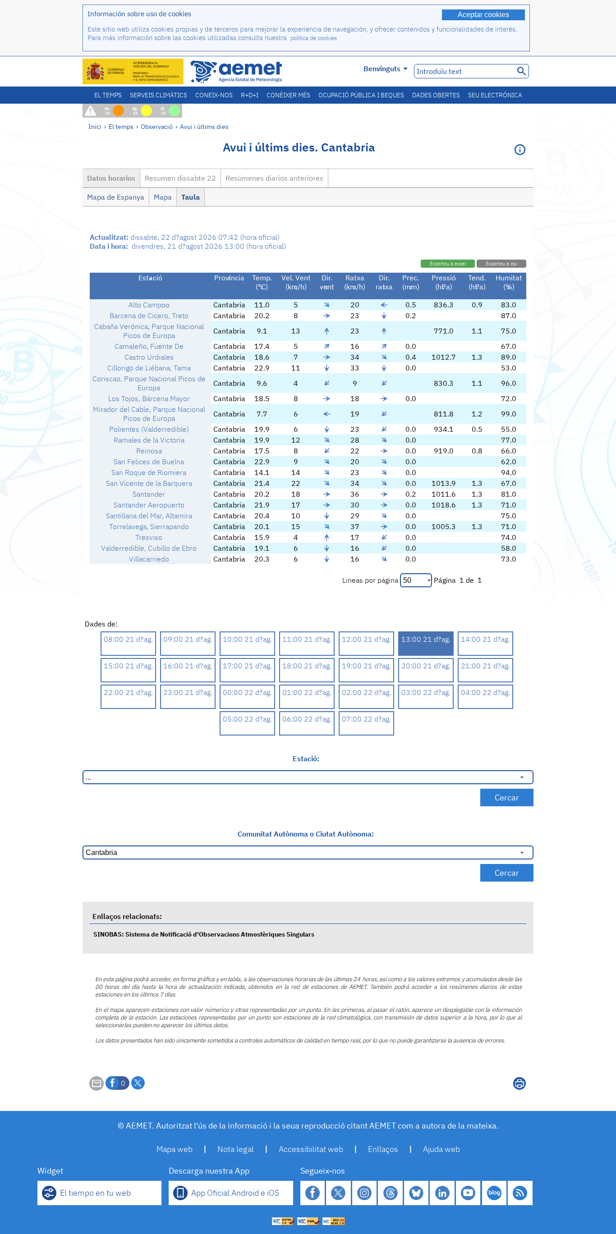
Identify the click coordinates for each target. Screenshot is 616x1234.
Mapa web (174, 1149)
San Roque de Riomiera (148, 472)
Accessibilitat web (311, 1149)
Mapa (163, 196)
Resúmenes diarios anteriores (274, 178)
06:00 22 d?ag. (306, 718)
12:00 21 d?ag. (366, 639)
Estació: (306, 758)
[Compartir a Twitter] (138, 1083)
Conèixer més (288, 95)
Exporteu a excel (448, 264)
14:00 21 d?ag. (485, 639)
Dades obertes (436, 95)
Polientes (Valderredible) (149, 429)
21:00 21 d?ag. (485, 665)
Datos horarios (111, 178)
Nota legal (235, 1149)
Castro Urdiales (149, 356)
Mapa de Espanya (115, 196)
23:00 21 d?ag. (187, 692)
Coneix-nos (214, 95)
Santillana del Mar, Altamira (149, 515)
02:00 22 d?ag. (366, 692)
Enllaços (383, 1149)
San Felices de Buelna (149, 461)
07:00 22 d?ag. (366, 718)
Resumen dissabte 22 (180, 178)
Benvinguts (381, 68)
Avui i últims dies (204, 126)
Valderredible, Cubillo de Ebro (149, 548)
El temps (108, 95)
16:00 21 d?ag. (187, 665)
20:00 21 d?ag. (426, 665)
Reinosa (149, 450)
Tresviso (148, 537)
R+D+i (249, 95)
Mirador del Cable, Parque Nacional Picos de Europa (149, 414)
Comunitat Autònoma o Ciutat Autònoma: (306, 833)
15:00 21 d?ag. (128, 665)
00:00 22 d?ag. (247, 692)
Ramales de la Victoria (149, 439)
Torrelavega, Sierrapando (149, 526)
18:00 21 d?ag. (306, 665)
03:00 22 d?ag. (426, 692)
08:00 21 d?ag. (128, 639)
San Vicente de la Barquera (149, 483)
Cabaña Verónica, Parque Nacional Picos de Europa (149, 331)
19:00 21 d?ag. (366, 665)
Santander (149, 493)
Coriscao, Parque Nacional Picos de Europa (149, 383)
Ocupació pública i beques (361, 95)
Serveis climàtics (158, 95)
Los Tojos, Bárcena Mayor (149, 398)
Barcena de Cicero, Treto (149, 315)
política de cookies (313, 38)
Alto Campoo (149, 304)
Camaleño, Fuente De (149, 346)
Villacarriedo (149, 558)
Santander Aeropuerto (149, 504)
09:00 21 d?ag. (187, 639)
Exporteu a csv (501, 264)
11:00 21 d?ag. (306, 639)
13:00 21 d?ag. (426, 639)
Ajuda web (441, 1149)
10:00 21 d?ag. (247, 639)
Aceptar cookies (483, 14)
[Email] (96, 1087)
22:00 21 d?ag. (128, 692)
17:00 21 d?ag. (247, 665)
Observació (157, 126)
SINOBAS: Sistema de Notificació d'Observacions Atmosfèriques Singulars (203, 934)
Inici (94, 126)
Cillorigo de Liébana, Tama (149, 367)
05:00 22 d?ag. (247, 718)
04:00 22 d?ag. (485, 692)
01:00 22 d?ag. (306, 692)
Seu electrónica (495, 95)
